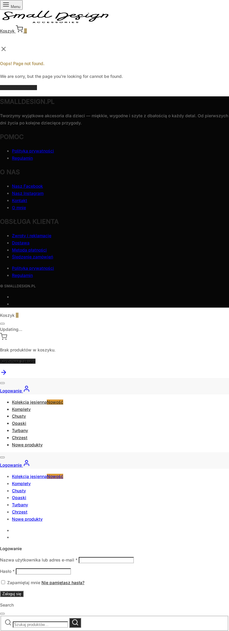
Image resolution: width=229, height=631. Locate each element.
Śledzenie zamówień (32, 256)
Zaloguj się (11, 594)
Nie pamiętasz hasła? (62, 582)
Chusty (19, 416)
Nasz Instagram (28, 193)
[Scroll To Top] (3, 374)
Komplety (21, 409)
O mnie (19, 207)
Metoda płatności (29, 249)
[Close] (2, 324)
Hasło (7, 571)
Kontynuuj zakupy (17, 361)
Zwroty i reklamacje (31, 235)
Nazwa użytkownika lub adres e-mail (39, 559)
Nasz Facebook (27, 186)
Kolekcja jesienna (37, 402)
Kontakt (19, 200)
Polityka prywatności (33, 150)
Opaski (19, 423)
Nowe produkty (27, 444)
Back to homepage (18, 87)
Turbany (20, 430)
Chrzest (19, 437)
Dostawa (21, 242)
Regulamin (22, 158)
